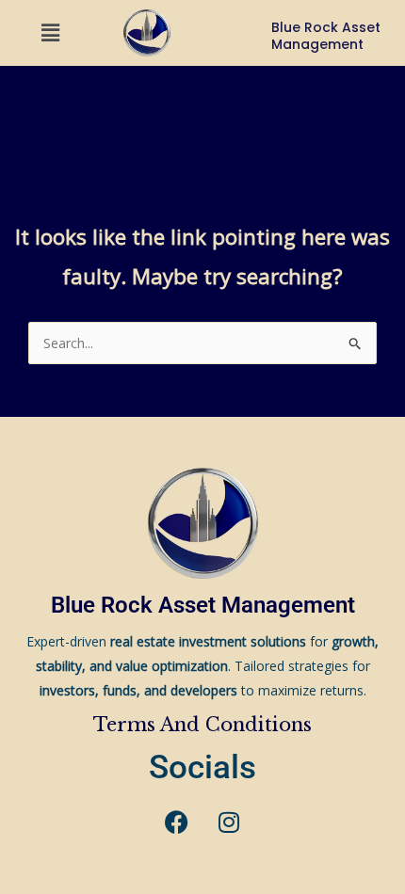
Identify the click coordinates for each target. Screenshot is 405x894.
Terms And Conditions (202, 724)
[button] (51, 33)
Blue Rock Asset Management (203, 605)
